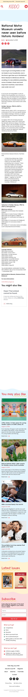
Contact (14, 674)
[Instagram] (14, 679)
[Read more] (9, 436)
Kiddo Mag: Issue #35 (8, 1)
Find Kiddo (21, 671)
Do (4, 40)
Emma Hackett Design (14, 691)
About (6, 671)
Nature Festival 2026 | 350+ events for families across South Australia (13, 464)
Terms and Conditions (14, 686)
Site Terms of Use (18, 683)
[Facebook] (10, 679)
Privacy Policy (8, 683)
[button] (3, 43)
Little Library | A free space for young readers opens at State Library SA (14, 423)
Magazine (20, 668)
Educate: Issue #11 (20, 1)
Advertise (12, 671)
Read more (4, 436)
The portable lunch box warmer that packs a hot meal (13, 546)
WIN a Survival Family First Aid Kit (12, 504)
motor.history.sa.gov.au (8, 282)
